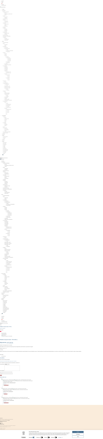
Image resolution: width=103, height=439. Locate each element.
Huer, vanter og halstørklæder (7, 290)
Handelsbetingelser (4, 321)
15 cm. (9, 235)
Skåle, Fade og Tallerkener (8, 219)
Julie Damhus (8, 211)
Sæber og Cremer (7, 185)
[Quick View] (3, 402)
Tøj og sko (4, 296)
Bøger (6, 177)
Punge (6, 164)
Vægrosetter (6, 223)
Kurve (5, 237)
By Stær (6, 191)
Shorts (6, 284)
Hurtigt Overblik (29, 379)
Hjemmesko (6, 287)
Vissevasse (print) (8, 264)
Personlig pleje (5, 184)
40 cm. (9, 232)
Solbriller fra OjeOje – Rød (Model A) (8, 391)
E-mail (1, 373)
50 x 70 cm (7, 270)
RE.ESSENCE (5, 310)
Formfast (7, 210)
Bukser (6, 282)
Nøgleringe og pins (6, 170)
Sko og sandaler (7, 288)
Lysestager (6, 218)
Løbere (7, 203)
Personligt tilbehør (5, 295)
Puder (7, 251)
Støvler (6, 289)
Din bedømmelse (2, 364)
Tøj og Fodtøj (3, 273)
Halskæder (6, 182)
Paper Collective (8, 262)
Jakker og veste (7, 276)
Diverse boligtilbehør (6, 195)
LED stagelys (8, 230)
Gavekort (3, 298)
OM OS (2, 1)
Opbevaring (5, 236)
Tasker (6, 166)
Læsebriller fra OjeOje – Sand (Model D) (8, 400)
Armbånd (6, 181)
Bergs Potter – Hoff (7, 244)
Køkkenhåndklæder (7, 249)
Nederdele (6, 283)
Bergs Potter (5, 301)
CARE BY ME (5, 302)
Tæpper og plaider (7, 256)
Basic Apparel (5, 300)
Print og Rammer (5, 258)
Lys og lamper (5, 220)
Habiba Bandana (7, 192)
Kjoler (4, 285)
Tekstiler (4, 247)
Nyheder (11, 381)
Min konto (3, 4)
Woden (4, 312)
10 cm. (9, 234)
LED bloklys (8, 233)
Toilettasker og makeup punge (9, 165)
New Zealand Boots (6, 308)
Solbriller (6, 169)
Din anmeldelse (2, 370)
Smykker (4, 180)
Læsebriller (6, 168)
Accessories (4, 381)
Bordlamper (6, 221)
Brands (3, 299)
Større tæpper (8, 205)
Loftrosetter (6, 222)
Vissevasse (4, 311)
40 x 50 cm (8, 269)
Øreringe (6, 183)
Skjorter (6, 277)
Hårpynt (4, 171)
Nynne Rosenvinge (9, 261)
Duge (5, 248)
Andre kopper (8, 217)
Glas (3, 196)
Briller (4, 167)
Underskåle (8, 246)
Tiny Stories (8, 263)
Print (5, 259)
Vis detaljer (60, 437)
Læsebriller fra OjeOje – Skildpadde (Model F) (9, 382)
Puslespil (4, 179)
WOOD (2, 2)
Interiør (4, 297)
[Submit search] (7, 323)
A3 (6, 271)
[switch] (42, 437)
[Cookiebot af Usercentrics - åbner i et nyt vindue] (23, 437)
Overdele (4, 274)
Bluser (6, 275)
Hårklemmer (6, 172)
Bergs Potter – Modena (8, 243)
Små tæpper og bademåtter (10, 204)
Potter (7, 245)
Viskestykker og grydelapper (9, 257)
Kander (6, 208)
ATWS (7, 260)
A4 (6, 272)
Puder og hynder (7, 250)
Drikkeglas (6, 197)
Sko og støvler (5, 286)
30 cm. (9, 231)
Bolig (2, 194)
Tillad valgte (78, 434)
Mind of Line (6, 193)
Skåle (5, 198)
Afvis (78, 436)
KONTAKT (3, 316)
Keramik (4, 206)
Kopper (6, 209)
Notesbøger (6, 178)
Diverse (6, 207)
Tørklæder (4, 190)
